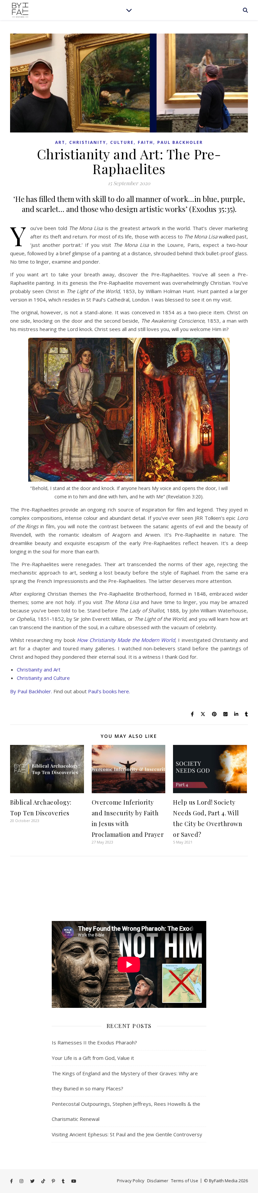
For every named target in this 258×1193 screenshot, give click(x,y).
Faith (145, 142)
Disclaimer (157, 1181)
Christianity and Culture (43, 677)
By (13, 691)
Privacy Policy (130, 1181)
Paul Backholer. (34, 691)
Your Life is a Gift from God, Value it (93, 1057)
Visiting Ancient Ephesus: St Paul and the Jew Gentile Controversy (127, 1134)
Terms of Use (184, 1181)
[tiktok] (43, 1181)
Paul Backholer (180, 142)
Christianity (87, 142)
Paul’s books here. (109, 691)
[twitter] (33, 1181)
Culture (122, 142)
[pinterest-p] (54, 1181)
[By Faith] (20, 10)
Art (60, 142)
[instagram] (21, 1181)
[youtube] (73, 1181)
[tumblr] (64, 1181)
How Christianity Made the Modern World (126, 640)
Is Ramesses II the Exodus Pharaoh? (94, 1042)
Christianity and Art (38, 669)
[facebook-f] (12, 1181)
